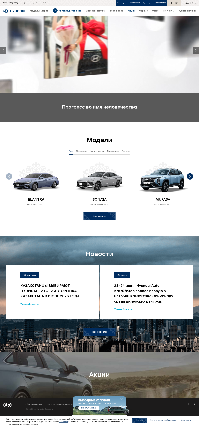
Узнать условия (88, 408)
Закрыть (121, 399)
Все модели (99, 216)
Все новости (99, 332)
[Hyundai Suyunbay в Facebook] (171, 3)
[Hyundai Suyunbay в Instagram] (176, 3)
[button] (3, 50)
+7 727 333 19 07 (134, 3)
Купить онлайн (187, 11)
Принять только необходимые (163, 420)
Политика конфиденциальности (63, 405)
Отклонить (186, 420)
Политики (63, 422)
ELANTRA (36, 199)
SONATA (99, 199)
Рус (194, 3)
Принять (139, 420)
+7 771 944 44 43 (160, 3)
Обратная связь (33, 405)
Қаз (187, 3)
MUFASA (163, 199)
